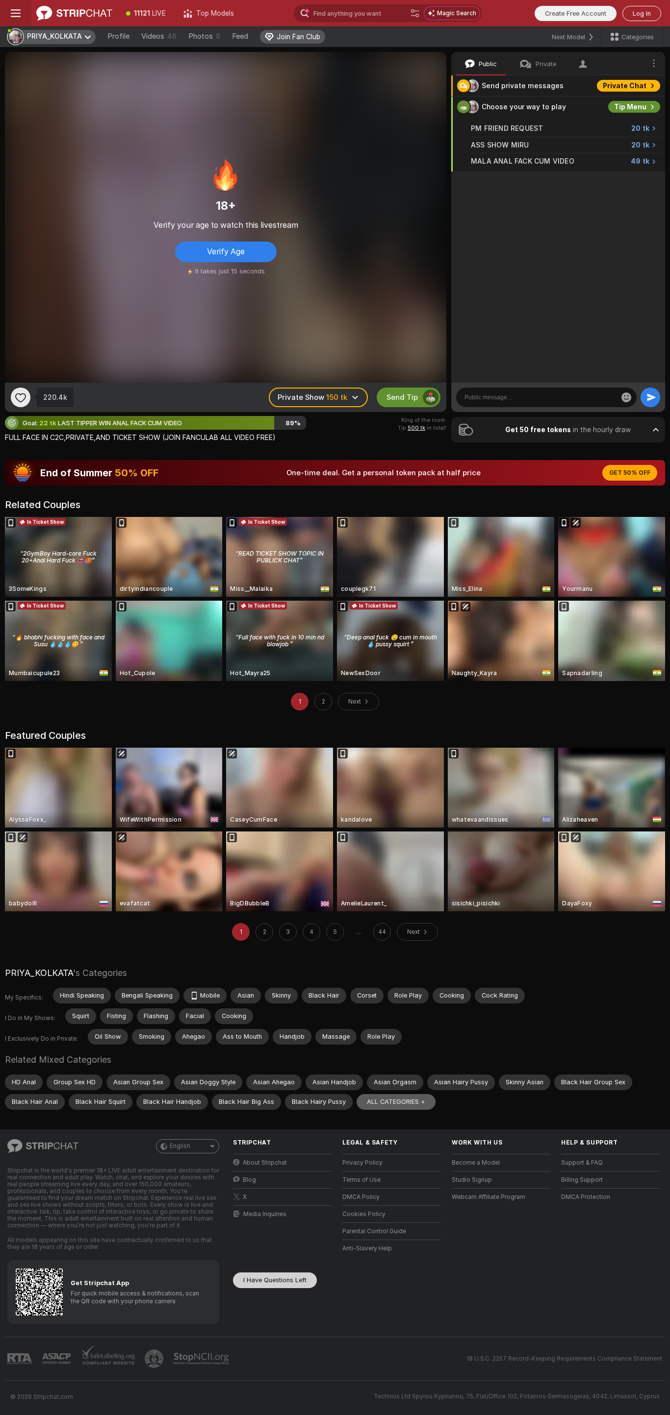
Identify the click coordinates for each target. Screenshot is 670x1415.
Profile (118, 36)
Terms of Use (361, 1179)
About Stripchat (265, 1162)
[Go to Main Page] (74, 13)
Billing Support (582, 1179)
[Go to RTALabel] (20, 1359)
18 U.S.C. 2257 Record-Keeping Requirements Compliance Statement (564, 1358)
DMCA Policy (361, 1197)
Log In (642, 13)
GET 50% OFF (629, 472)
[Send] (650, 397)
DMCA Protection (585, 1197)
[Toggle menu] (15, 13)
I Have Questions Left (275, 1280)
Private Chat (624, 86)
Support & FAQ (582, 1162)
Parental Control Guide (374, 1231)
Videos (159, 36)
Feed (240, 36)
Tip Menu (630, 107)
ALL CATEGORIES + (396, 1101)
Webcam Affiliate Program (488, 1197)
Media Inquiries (264, 1214)
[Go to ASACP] (57, 1358)
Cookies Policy (364, 1214)
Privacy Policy (362, 1162)
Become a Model (476, 1162)
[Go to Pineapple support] (155, 1358)
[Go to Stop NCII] (202, 1359)
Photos (204, 36)
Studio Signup (472, 1179)
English (180, 1146)
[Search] (415, 13)
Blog (249, 1179)
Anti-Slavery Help (367, 1248)
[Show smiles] (626, 397)
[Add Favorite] (20, 397)
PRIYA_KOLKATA (39, 973)
